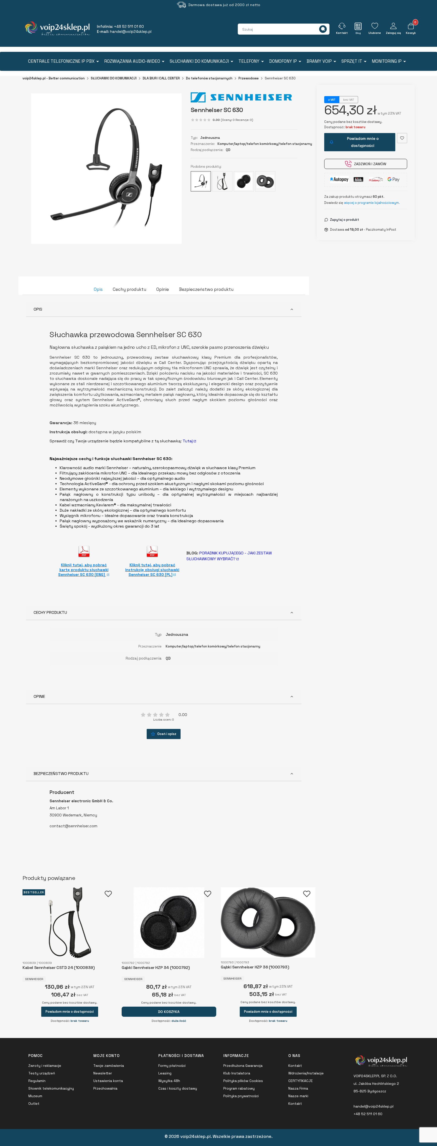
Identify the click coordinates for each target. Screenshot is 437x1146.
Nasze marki (298, 1096)
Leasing (164, 1073)
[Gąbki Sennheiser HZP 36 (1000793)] (265, 181)
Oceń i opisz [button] (166, 734)
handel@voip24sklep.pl (374, 1106)
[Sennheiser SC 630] (200, 181)
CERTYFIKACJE (300, 1080)
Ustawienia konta (108, 1080)
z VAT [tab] (332, 99)
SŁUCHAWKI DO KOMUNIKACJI (114, 78)
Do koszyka (169, 1011)
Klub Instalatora (236, 1073)
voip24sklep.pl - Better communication (54, 78)
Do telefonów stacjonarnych (209, 78)
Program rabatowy (239, 1088)
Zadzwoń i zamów (370, 164)
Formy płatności (172, 1065)
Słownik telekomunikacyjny (51, 1088)
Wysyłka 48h (169, 1080)
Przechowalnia (105, 1088)
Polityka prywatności (241, 1096)
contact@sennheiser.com (73, 826)
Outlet (33, 1103)
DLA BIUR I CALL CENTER (161, 78)
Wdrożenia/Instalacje (306, 1073)
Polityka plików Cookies (243, 1080)
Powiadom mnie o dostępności (363, 142)
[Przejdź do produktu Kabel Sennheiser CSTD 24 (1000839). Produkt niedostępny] (70, 922)
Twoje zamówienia (108, 1065)
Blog (358, 33)
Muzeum (35, 1096)
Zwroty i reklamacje (44, 1065)
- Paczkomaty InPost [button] (370, 229)
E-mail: (124, 31)
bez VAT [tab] (348, 99)
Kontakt (295, 1065)
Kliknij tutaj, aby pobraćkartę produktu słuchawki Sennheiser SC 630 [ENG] (83, 570)
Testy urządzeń (41, 1073)
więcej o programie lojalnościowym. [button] (372, 203)
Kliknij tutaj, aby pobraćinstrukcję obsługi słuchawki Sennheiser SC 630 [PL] (152, 570)
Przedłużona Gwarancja (243, 1065)
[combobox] (260, 29)
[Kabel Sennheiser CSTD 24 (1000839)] (222, 181)
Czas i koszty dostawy (177, 1088)
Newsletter (102, 1073)
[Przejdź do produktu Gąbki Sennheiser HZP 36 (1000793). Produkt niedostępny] (268, 922)
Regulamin (37, 1080)
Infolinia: (120, 26)
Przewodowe (248, 78)
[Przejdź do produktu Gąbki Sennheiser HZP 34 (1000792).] (169, 922)
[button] (323, 29)
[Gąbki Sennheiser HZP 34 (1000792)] (243, 181)
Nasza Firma (298, 1088)
